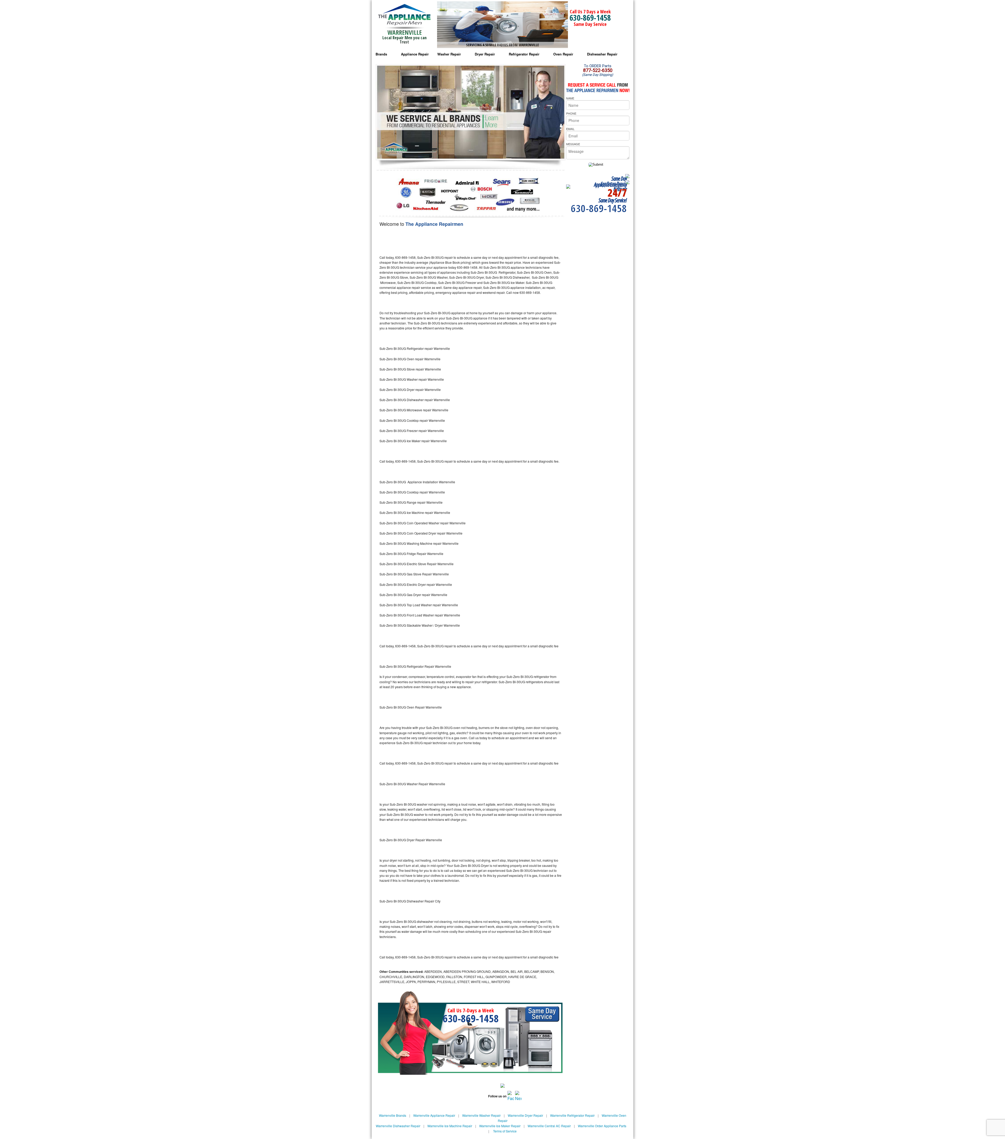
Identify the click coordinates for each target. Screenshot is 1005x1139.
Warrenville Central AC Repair (549, 1126)
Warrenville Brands (392, 1115)
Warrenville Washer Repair (481, 1115)
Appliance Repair (415, 54)
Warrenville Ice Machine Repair (449, 1126)
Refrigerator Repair (524, 54)
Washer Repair (449, 54)
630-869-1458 (590, 17)
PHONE (571, 113)
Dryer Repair (485, 54)
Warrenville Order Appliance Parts (602, 1126)
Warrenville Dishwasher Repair (398, 1126)
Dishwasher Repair (602, 54)
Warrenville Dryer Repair (525, 1115)
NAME (570, 98)
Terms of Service (505, 1131)
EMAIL (570, 129)
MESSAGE (573, 144)
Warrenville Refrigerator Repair (572, 1115)
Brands (381, 54)
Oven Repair (563, 54)
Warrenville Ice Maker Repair (500, 1126)
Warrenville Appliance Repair (434, 1115)
